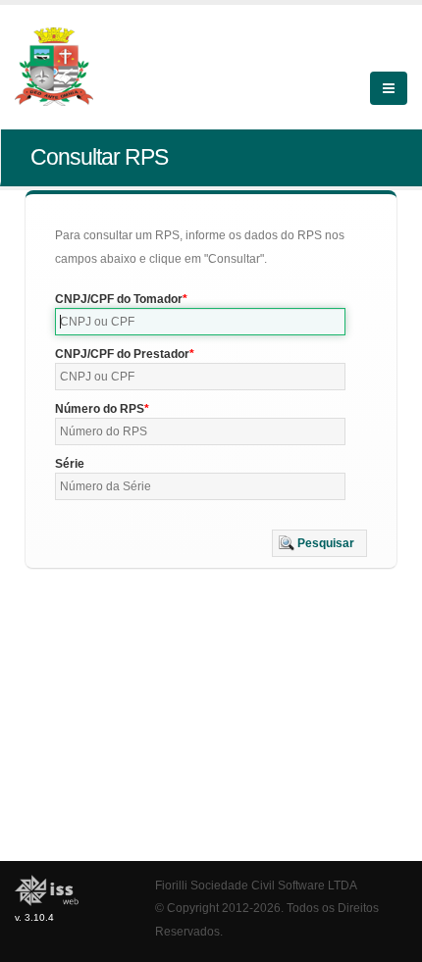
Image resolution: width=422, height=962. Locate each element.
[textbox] (200, 321)
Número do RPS (99, 409)
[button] (319, 543)
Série (69, 464)
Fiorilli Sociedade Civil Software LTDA (256, 885)
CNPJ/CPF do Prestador (122, 354)
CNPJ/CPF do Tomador (119, 299)
